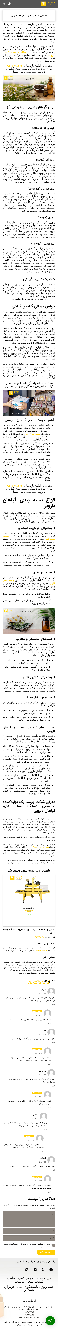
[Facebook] (51, 1270)
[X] (43, 1270)
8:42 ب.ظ (34, 1118)
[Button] (9, 3)
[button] (50, 1320)
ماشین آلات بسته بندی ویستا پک (29, 870)
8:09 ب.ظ (42, 1034)
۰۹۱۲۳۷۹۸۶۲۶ (14, 65)
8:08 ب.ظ (42, 1075)
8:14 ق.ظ (31, 1140)
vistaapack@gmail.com (29, 1317)
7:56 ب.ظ (42, 1162)
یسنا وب (18, 1325)
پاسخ (53, 1004)
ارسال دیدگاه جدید (39, 981)
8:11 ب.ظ (38, 1053)
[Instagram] (27, 1270)
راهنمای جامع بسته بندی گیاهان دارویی (29, 15)
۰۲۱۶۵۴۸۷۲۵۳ (29, 1312)
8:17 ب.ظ (42, 993)
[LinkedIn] (35, 1270)
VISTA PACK (41, 950)
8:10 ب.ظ (38, 1097)
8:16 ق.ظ (38, 1015)
